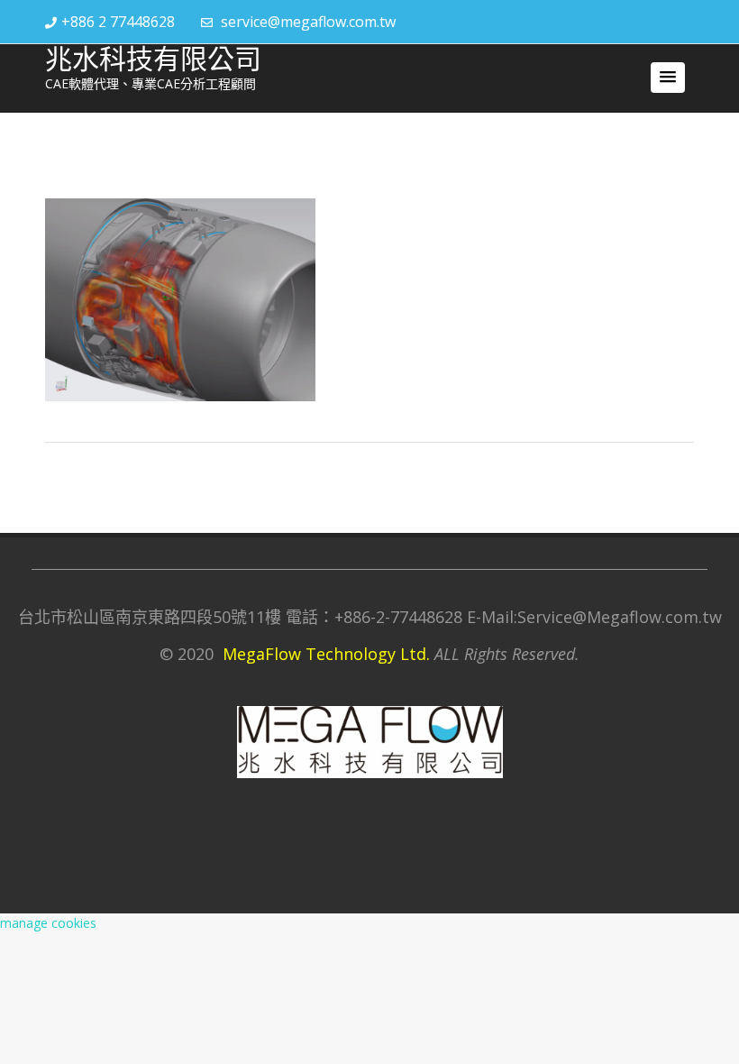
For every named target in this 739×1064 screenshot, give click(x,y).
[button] (668, 77)
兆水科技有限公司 (153, 59)
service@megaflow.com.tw (308, 22)
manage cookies (48, 922)
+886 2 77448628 (118, 22)
